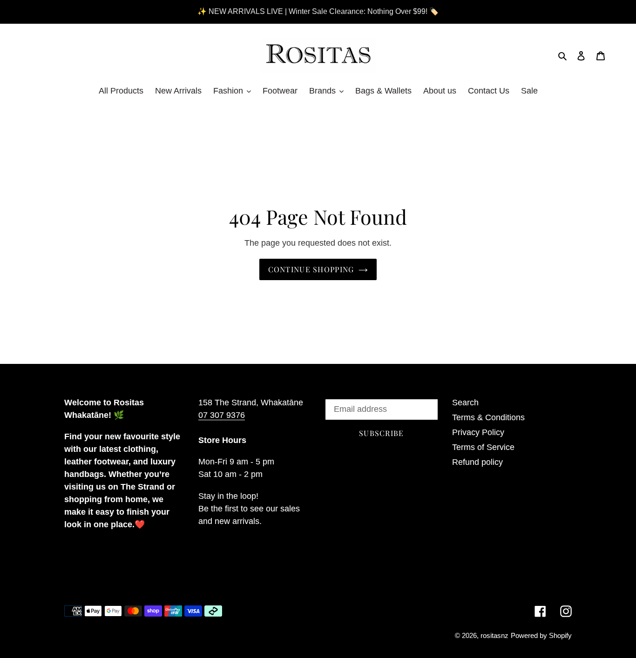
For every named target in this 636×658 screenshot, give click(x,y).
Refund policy (477, 462)
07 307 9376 (221, 415)
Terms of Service (483, 447)
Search (465, 402)
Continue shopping (311, 269)
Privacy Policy (478, 432)
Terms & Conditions (488, 417)
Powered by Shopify (541, 635)
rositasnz (494, 635)
